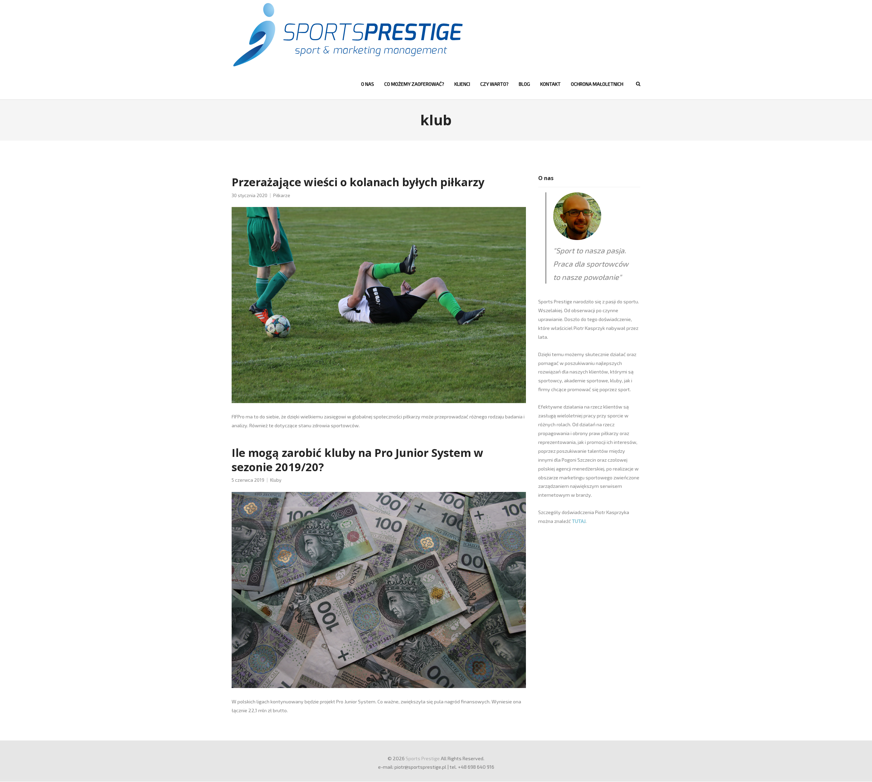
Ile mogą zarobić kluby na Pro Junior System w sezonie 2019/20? (357, 459)
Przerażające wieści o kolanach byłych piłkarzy (358, 181)
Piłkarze (281, 195)
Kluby (275, 480)
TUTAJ (579, 521)
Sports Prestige (423, 758)
